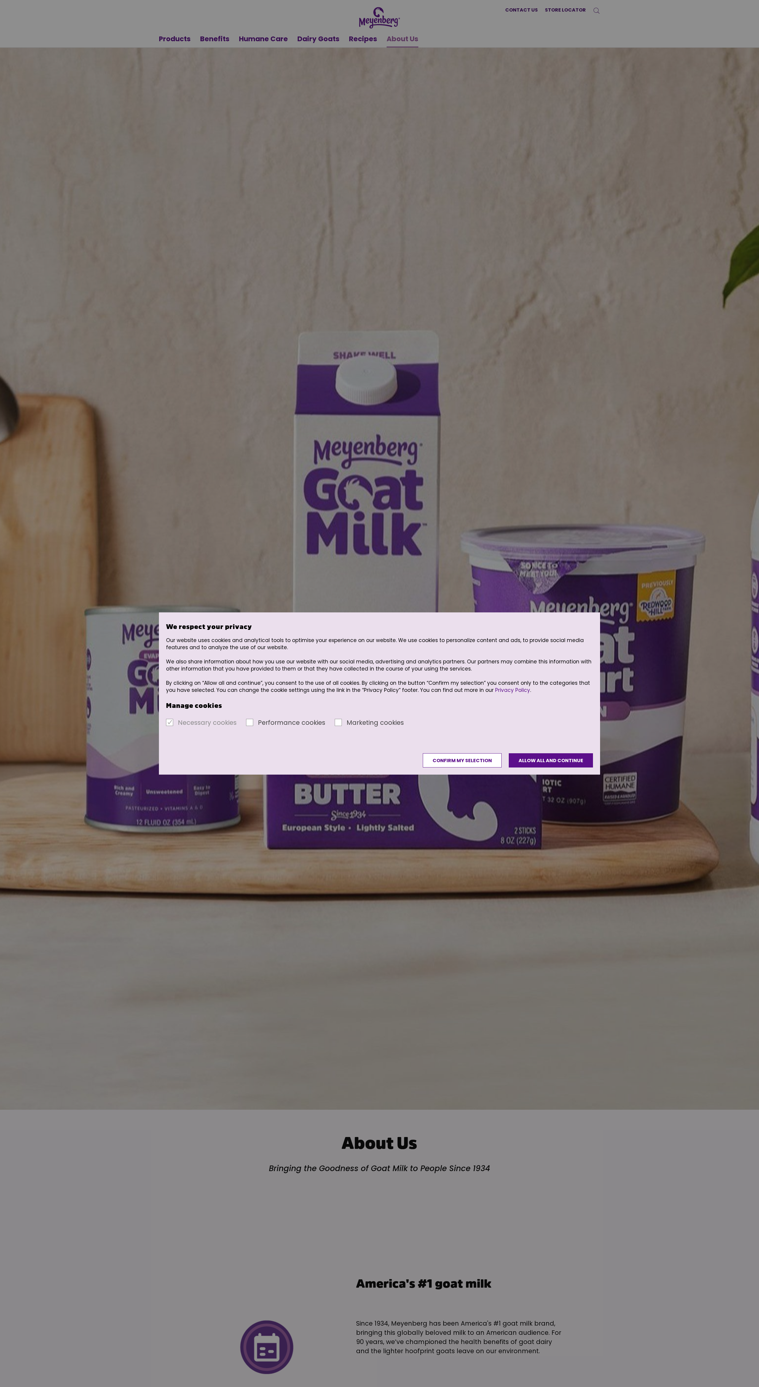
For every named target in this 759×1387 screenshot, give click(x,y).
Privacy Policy (512, 690)
